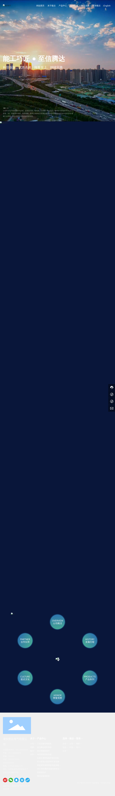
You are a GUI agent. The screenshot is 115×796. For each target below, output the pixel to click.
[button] (109, 62)
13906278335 (13, 759)
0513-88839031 (21, 750)
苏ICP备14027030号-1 (85, 783)
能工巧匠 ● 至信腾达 (34, 58)
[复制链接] (27, 780)
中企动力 (104, 783)
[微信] (11, 780)
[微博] (5, 780)
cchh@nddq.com (15, 766)
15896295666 (8, 763)
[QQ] (16, 780)
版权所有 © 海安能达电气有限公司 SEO (16, 786)
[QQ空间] (22, 780)
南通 (108, 783)
